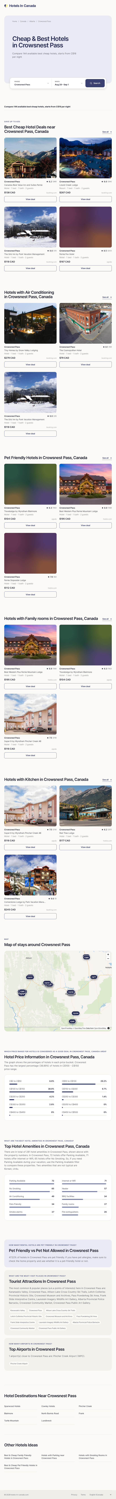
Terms (83, 1495)
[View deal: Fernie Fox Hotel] (85, 227)
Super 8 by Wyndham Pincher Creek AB (22, 741)
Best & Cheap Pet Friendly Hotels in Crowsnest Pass (20, 1466)
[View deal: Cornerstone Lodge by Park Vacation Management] (30, 875)
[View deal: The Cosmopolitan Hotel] (85, 323)
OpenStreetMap (100, 1028)
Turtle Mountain (11, 1420)
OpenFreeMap (66, 1028)
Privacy (74, 1495)
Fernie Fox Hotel (66, 254)
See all (107, 132)
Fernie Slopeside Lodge (15, 580)
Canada (23, 21)
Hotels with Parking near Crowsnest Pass (52, 1456)
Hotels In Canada (22, 6)
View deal (30, 199)
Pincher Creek (85, 1406)
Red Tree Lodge (66, 833)
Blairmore (8, 1413)
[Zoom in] (108, 954)
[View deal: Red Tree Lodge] (85, 805)
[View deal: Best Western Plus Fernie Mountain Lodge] (85, 484)
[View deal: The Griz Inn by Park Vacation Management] (30, 227)
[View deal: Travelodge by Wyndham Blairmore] (30, 484)
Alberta (32, 21)
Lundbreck (46, 1420)
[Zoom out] (108, 958)
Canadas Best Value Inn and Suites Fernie (23, 185)
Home (14, 21)
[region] (58, 991)
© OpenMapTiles (79, 1028)
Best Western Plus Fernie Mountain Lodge (78, 511)
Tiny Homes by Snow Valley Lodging (21, 350)
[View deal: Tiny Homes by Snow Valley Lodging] (30, 323)
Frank (81, 1413)
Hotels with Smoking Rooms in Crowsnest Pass (93, 1456)
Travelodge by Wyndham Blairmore (20, 511)
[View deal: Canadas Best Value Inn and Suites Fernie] (30, 158)
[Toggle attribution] (108, 1028)
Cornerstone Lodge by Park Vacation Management (27, 902)
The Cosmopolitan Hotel (70, 350)
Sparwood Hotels (12, 1406)
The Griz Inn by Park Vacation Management (24, 254)
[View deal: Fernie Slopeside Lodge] (30, 553)
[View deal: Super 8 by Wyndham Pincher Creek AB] (30, 714)
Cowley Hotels (48, 1406)
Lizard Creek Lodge (68, 185)
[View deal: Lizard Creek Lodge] (85, 158)
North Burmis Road (50, 1413)
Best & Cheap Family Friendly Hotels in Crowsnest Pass (17, 1456)
